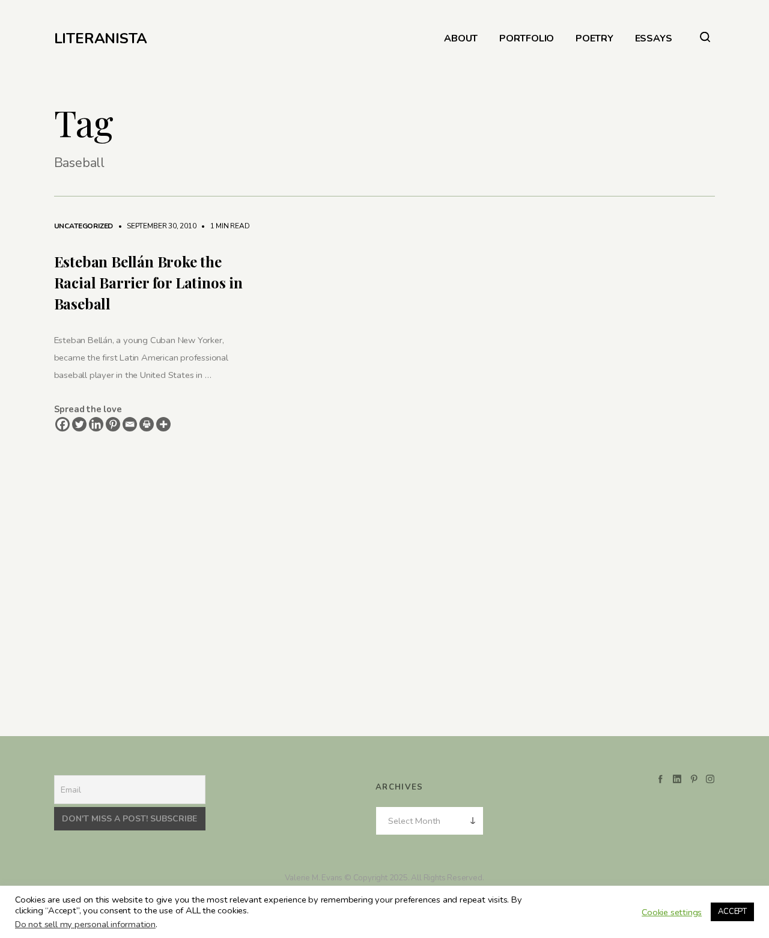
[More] (163, 424)
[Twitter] (79, 424)
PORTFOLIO (526, 38)
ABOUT (461, 38)
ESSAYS (653, 38)
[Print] (146, 424)
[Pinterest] (113, 424)
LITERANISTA (100, 38)
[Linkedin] (96, 424)
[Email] (130, 424)
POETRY (594, 38)
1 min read (224, 226)
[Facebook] (62, 424)
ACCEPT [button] (732, 911)
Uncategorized (84, 226)
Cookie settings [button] (672, 912)
